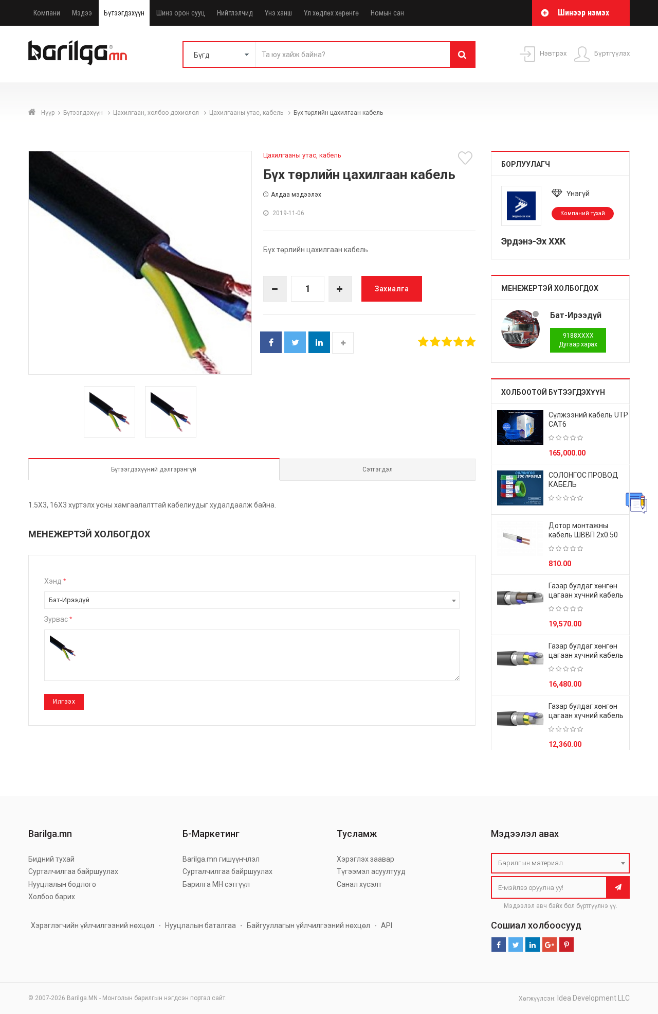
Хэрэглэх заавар (365, 859)
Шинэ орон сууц (180, 13)
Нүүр (47, 112)
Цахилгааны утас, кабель (247, 112)
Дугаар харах (578, 340)
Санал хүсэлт (359, 884)
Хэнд (55, 581)
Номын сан (387, 13)
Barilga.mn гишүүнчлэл (221, 859)
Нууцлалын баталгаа (200, 925)
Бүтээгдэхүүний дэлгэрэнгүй (153, 469)
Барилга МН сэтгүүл (216, 884)
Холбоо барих (51, 897)
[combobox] (252, 600)
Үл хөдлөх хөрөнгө (331, 13)
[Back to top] (631, 954)
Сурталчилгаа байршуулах (73, 871)
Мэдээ (82, 13)
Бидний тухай (51, 859)
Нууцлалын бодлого (62, 884)
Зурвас (58, 619)
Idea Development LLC (593, 998)
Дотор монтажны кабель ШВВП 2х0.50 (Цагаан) (583, 534)
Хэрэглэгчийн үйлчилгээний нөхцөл (92, 925)
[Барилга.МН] (77, 52)
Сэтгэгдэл (377, 469)
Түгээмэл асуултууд (371, 871)
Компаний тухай (582, 213)
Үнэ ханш (278, 13)
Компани (46, 13)
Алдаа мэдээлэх (296, 194)
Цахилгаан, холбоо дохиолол (156, 112)
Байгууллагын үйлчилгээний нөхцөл (308, 925)
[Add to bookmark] (467, 158)
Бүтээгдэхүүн (124, 13)
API (386, 925)
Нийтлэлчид (235, 13)
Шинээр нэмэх (583, 13)
